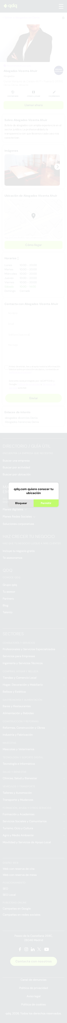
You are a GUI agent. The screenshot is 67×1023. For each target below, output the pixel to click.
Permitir (46, 503)
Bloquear (21, 503)
